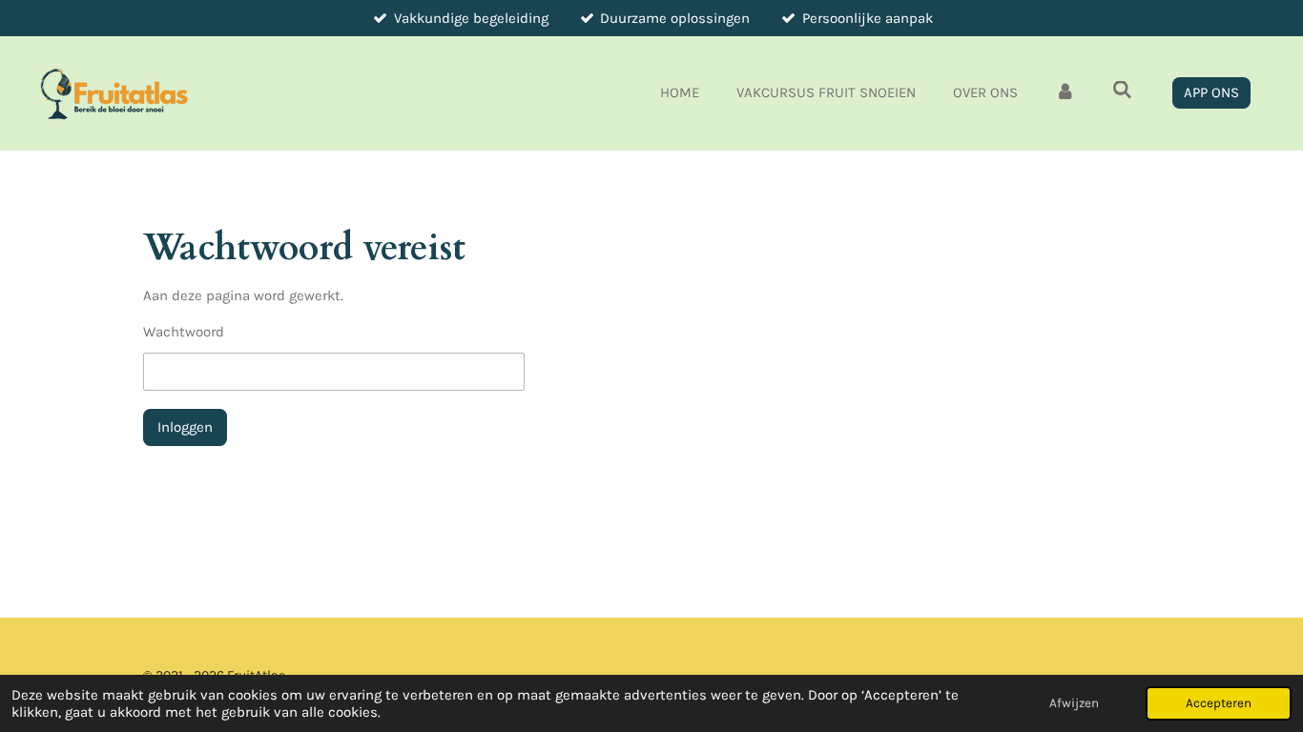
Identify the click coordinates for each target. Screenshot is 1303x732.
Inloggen (185, 427)
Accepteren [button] (1218, 703)
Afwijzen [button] (1074, 703)
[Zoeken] (1122, 90)
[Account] (1065, 93)
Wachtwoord (183, 331)
